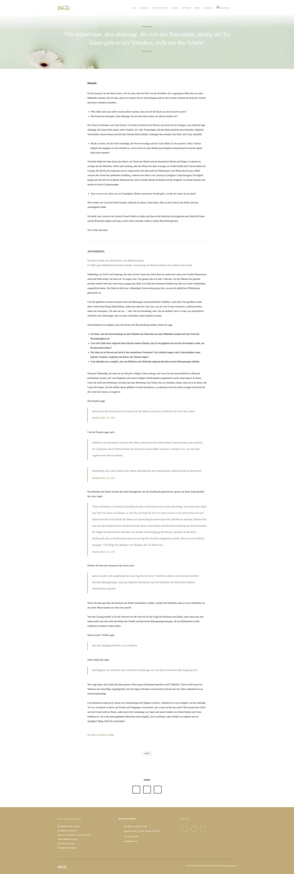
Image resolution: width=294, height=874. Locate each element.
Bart (147, 753)
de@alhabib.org (130, 841)
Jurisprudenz (147, 26)
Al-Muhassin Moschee (67, 831)
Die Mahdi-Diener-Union (68, 826)
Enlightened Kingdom (67, 848)
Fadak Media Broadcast (67, 839)
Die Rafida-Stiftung (66, 843)
